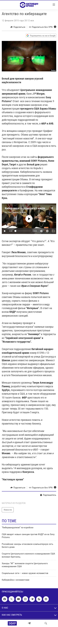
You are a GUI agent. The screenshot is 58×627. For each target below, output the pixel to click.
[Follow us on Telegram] (32, 599)
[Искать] (45, 623)
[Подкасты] (46, 599)
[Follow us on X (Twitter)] (11, 599)
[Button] (17, 27)
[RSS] (39, 599)
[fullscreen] (53, 231)
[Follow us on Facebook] (4, 599)
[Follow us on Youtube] (18, 599)
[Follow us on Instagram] (25, 599)
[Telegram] (29, 623)
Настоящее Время (17, 212)
